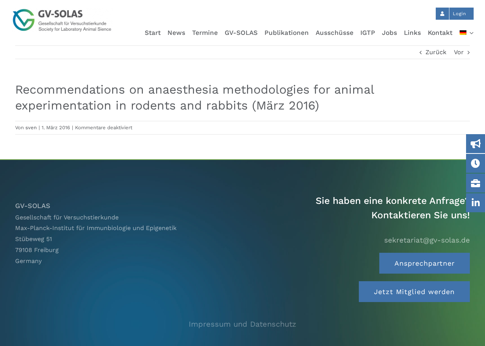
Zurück (436, 52)
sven (31, 127)
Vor (459, 52)
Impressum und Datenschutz (242, 324)
